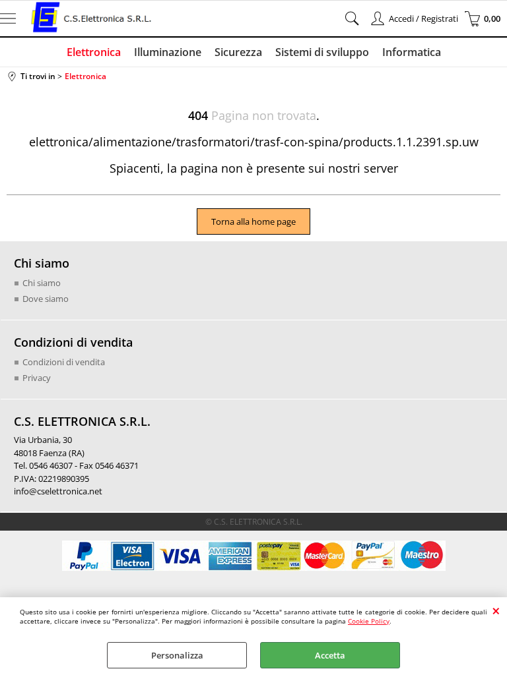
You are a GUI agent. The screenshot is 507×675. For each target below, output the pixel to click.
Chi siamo (41, 283)
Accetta (330, 655)
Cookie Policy (368, 621)
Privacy (36, 378)
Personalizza (177, 655)
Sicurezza (238, 52)
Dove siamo (45, 299)
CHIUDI (496, 610)
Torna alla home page (253, 221)
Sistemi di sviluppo (322, 52)
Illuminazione (167, 52)
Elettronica (94, 52)
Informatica (411, 52)
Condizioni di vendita (63, 362)
